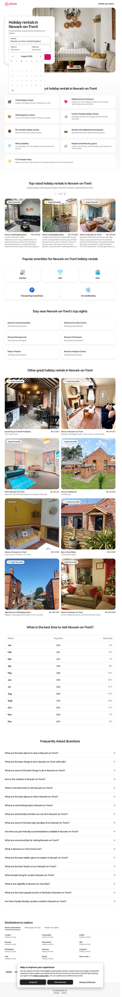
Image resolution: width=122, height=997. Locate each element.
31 (12, 90)
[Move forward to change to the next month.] (40, 56)
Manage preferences (87, 982)
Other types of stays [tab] (32, 927)
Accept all (33, 982)
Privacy (56, 993)
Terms (64, 993)
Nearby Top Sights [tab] (51, 927)
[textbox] (19, 49)
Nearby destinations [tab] (13, 927)
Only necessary (60, 982)
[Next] (64, 194)
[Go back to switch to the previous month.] (13, 56)
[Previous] (56, 194)
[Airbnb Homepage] (11, 4)
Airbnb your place (106, 4)
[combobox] (30, 41)
